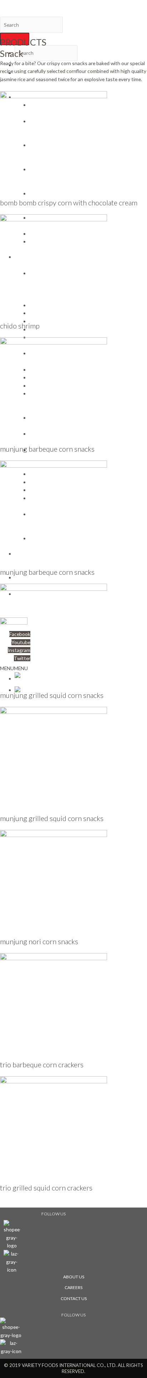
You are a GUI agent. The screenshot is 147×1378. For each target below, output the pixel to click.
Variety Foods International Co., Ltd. (39, 4)
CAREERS (73, 1287)
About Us (73, 1276)
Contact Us (74, 1298)
